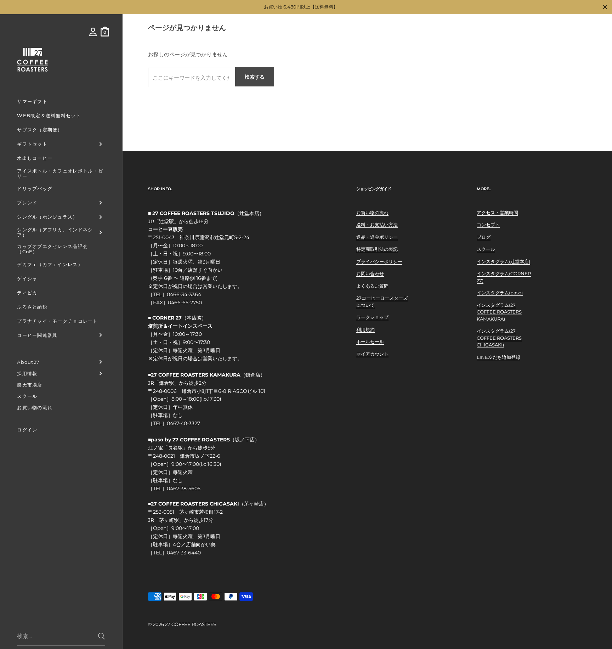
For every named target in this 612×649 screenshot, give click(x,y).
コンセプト (488, 224)
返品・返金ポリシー (377, 237)
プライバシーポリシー (379, 261)
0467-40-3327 (183, 423)
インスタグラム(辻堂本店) (503, 261)
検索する (255, 77)
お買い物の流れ (372, 212)
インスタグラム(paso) (500, 292)
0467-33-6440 (184, 552)
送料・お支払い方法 (377, 224)
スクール (486, 249)
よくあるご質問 (372, 286)
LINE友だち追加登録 (498, 357)
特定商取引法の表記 (377, 249)
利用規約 (365, 329)
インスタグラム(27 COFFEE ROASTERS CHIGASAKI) (499, 338)
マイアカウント (372, 354)
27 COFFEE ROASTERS (190, 624)
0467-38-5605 (183, 488)
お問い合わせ (370, 273)
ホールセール (370, 341)
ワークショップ (372, 317)
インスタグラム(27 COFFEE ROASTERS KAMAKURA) (499, 312)
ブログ (484, 237)
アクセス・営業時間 (497, 212)
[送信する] (101, 636)
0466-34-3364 (184, 294)
